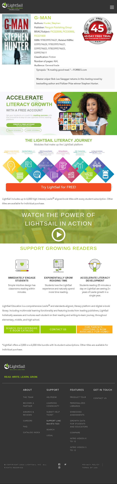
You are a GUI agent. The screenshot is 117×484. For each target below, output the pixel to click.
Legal (50, 435)
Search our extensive (22, 329)
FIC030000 (68, 31)
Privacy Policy (91, 465)
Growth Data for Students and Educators (79, 424)
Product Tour (78, 397)
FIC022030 (56, 31)
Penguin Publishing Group (58, 27)
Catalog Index (31, 432)
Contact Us (100, 398)
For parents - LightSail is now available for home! (94, 329)
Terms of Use (90, 468)
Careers (27, 421)
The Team (28, 397)
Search (51, 430)
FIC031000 (39, 36)
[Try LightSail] (98, 45)
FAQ (25, 427)
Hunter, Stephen (52, 23)
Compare (75, 433)
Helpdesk (52, 397)
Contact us (58, 329)
